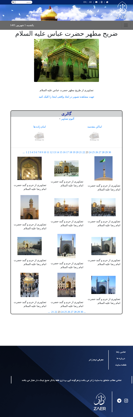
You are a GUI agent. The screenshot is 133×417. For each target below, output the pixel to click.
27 (100, 152)
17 (67, 152)
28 (103, 152)
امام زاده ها (39, 126)
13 (54, 152)
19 (74, 152)
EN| (85, 2)
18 (70, 152)
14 (57, 152)
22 (83, 152)
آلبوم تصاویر (67, 118)
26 (96, 152)
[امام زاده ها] (39, 136)
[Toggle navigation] (125, 25)
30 (109, 152)
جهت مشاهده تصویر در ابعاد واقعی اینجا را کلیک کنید (66, 96)
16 (64, 152)
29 (106, 152)
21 (80, 152)
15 (61, 152)
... (24, 152)
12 (51, 152)
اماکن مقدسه (94, 126)
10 (44, 152)
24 (90, 152)
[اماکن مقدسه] (94, 136)
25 (93, 152)
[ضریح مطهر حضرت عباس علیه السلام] (66, 60)
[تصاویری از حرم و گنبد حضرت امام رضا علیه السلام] (103, 168)
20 (77, 152)
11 (48, 152)
